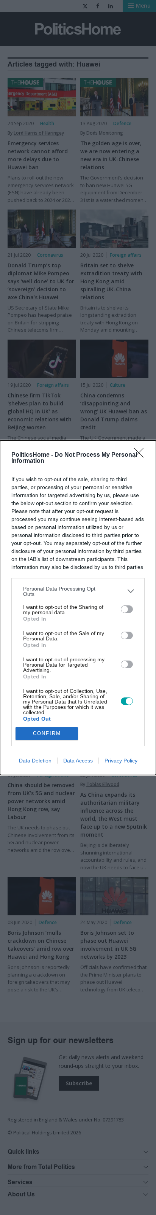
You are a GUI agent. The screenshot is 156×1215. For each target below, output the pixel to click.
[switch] (127, 609)
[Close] (141, 455)
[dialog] (78, 607)
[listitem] (78, 591)
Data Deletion (35, 761)
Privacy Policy (121, 761)
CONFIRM (47, 733)
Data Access (78, 761)
